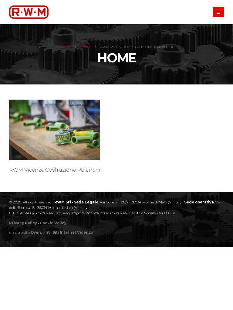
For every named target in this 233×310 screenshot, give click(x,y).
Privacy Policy (23, 223)
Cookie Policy (53, 223)
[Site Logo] (29, 11)
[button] (218, 12)
